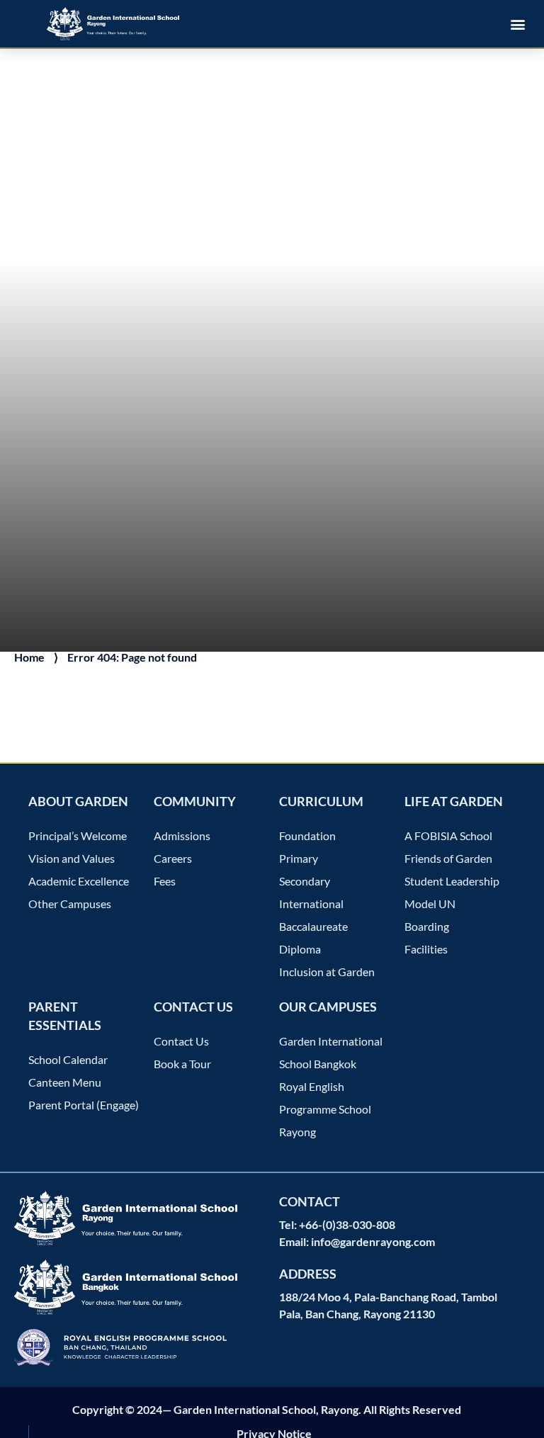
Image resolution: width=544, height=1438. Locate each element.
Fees (165, 881)
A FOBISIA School (448, 835)
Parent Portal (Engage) (83, 1104)
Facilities (426, 949)
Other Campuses (69, 903)
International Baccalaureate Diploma (313, 926)
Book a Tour (182, 1063)
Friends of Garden (448, 858)
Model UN (429, 903)
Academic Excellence (78, 881)
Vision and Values (71, 858)
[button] (518, 23)
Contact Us (181, 1041)
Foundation (307, 835)
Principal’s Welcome (77, 835)
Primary (298, 858)
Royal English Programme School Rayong (325, 1109)
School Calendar (68, 1059)
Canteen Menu (64, 1082)
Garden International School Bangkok (330, 1052)
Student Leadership (451, 881)
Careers (173, 858)
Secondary (304, 881)
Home (29, 657)
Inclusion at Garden (327, 971)
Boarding (426, 926)
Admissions (182, 835)
